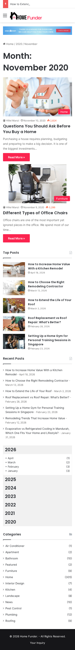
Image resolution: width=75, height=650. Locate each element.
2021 (10, 513)
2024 (10, 488)
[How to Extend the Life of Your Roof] (14, 305)
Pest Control (13, 608)
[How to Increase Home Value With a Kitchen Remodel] (14, 269)
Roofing (10, 620)
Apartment (12, 552)
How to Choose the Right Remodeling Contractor (46, 284)
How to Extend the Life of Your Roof (33, 4)
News (9, 602)
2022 (10, 505)
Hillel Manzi (12, 120)
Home (9, 44)
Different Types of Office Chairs (35, 213)
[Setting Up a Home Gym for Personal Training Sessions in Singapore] (14, 341)
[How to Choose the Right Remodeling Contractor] (14, 287)
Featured (11, 564)
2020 (19, 44)
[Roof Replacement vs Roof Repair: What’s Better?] (14, 323)
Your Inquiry (37, 642)
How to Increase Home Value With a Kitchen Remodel (49, 266)
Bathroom (11, 558)
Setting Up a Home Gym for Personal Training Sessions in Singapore (49, 340)
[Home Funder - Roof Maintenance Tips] (26, 15)
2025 (10, 479)
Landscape (12, 595)
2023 (10, 496)
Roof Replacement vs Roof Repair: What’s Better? (47, 320)
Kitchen (10, 589)
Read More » (16, 157)
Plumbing (11, 614)
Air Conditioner (14, 546)
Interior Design (14, 583)
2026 (10, 449)
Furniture (11, 570)
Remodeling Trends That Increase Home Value (35, 418)
